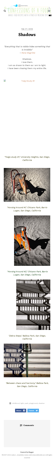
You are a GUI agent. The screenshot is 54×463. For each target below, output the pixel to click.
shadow (41, 403)
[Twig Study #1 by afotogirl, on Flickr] (27, 114)
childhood (16, 403)
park (26, 403)
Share (18, 410)
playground (33, 403)
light (22, 403)
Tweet (31, 410)
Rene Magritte (28, 53)
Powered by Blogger (27, 452)
